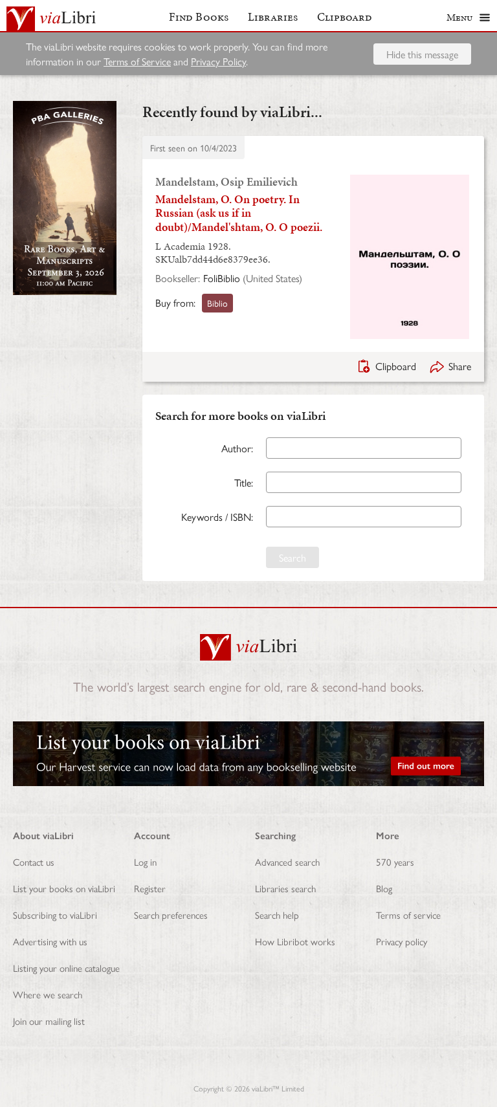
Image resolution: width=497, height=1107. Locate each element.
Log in (145, 861)
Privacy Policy (218, 61)
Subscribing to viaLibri (55, 914)
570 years (395, 861)
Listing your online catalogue (66, 967)
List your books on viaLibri (64, 888)
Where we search (47, 994)
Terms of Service (137, 61)
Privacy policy (401, 941)
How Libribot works (295, 941)
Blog (384, 888)
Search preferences (171, 914)
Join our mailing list (49, 1020)
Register (150, 888)
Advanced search (287, 861)
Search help (277, 914)
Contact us (33, 861)
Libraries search (285, 888)
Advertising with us (50, 941)
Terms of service (408, 914)
